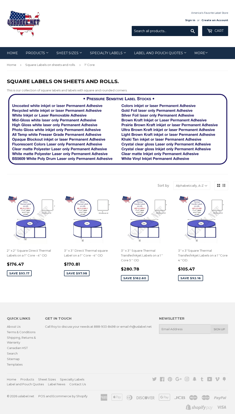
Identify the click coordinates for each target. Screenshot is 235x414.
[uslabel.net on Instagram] (187, 380)
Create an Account (214, 20)
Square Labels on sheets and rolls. (50, 65)
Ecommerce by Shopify (69, 396)
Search (12, 353)
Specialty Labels (106, 53)
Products (36, 53)
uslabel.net (26, 396)
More (199, 53)
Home (12, 53)
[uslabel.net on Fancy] (224, 380)
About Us (13, 326)
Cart (219, 31)
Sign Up (219, 329)
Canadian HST (17, 348)
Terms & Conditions (21, 332)
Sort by (163, 185)
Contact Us (77, 384)
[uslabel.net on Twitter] (154, 380)
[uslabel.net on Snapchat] (194, 380)
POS (41, 396)
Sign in (190, 20)
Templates (14, 364)
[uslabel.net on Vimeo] (217, 380)
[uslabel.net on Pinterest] (170, 380)
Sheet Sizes (67, 53)
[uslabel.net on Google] (178, 380)
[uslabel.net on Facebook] (162, 380)
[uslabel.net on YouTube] (209, 380)
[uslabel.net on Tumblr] (202, 380)
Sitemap (13, 359)
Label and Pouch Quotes (159, 53)
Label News (56, 384)
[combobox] (165, 31)
